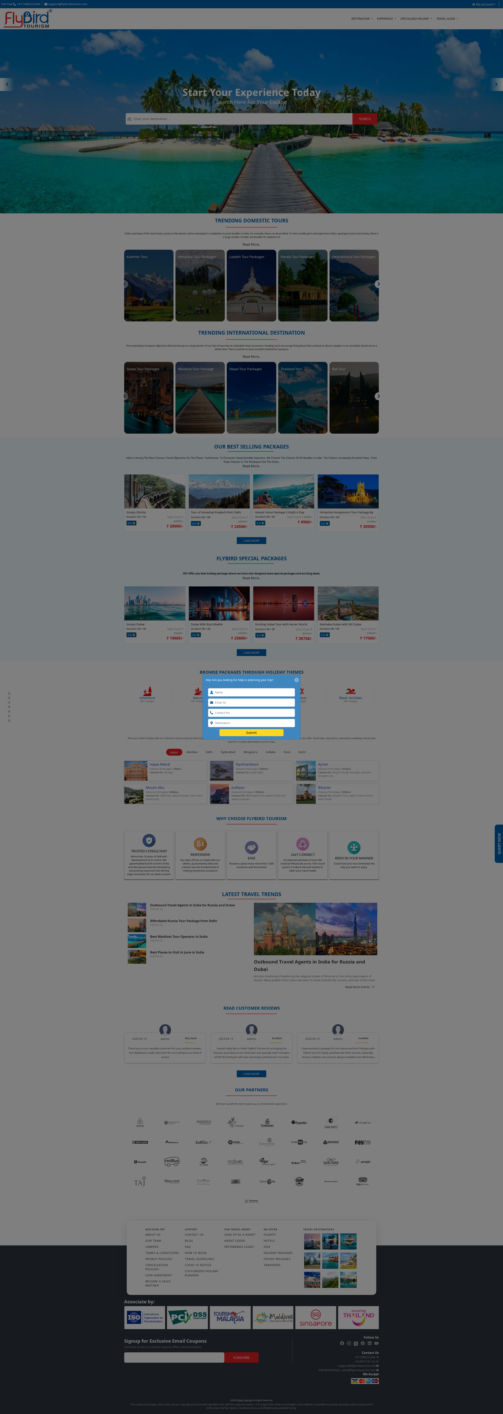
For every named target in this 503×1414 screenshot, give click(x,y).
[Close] (297, 680)
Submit (251, 732)
